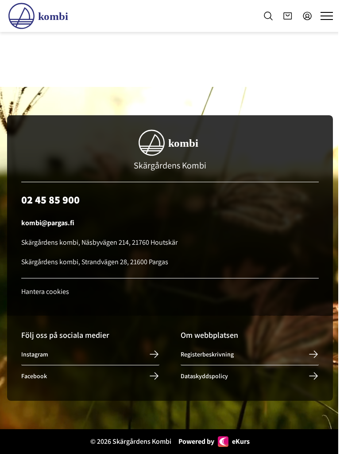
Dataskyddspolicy (204, 376)
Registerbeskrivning (207, 354)
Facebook (34, 376)
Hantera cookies (45, 291)
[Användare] (307, 16)
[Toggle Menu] (326, 16)
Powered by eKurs (214, 441)
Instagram (34, 354)
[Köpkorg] (288, 16)
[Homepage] (40, 16)
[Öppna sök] (268, 16)
